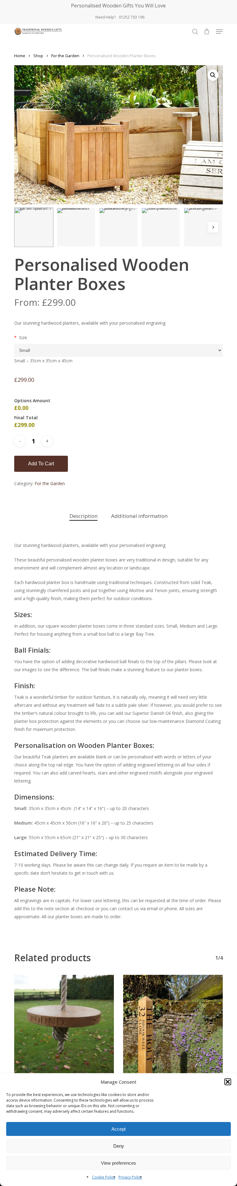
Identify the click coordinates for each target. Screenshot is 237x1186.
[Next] (213, 227)
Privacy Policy (130, 1177)
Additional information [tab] (139, 515)
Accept (118, 1129)
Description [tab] (83, 515)
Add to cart (41, 463)
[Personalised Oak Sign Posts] (173, 1025)
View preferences (118, 1163)
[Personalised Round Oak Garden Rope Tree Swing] (64, 1025)
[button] (228, 1082)
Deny (118, 1146)
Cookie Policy (103, 1177)
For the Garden (65, 55)
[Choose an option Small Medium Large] (118, 350)
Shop (38, 55)
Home (19, 55)
